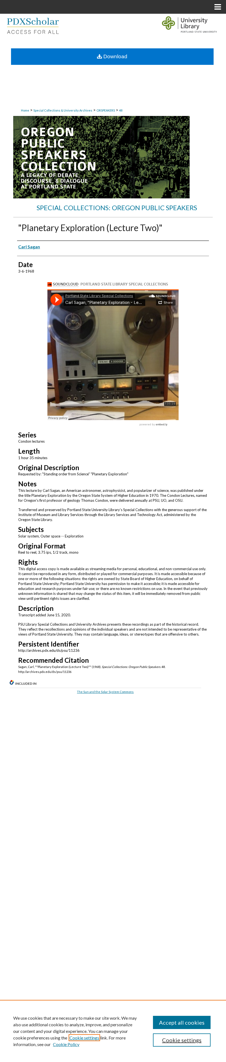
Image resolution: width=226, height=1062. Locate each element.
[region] (113, 1031)
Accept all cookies (182, 1022)
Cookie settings (84, 1037)
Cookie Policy (66, 1044)
